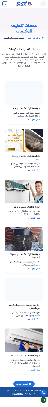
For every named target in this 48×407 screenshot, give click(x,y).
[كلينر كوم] (24, 4)
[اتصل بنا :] (43, 392)
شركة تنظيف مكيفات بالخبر (26, 108)
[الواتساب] (43, 400)
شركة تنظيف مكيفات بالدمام (25, 355)
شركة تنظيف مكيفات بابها (27, 206)
